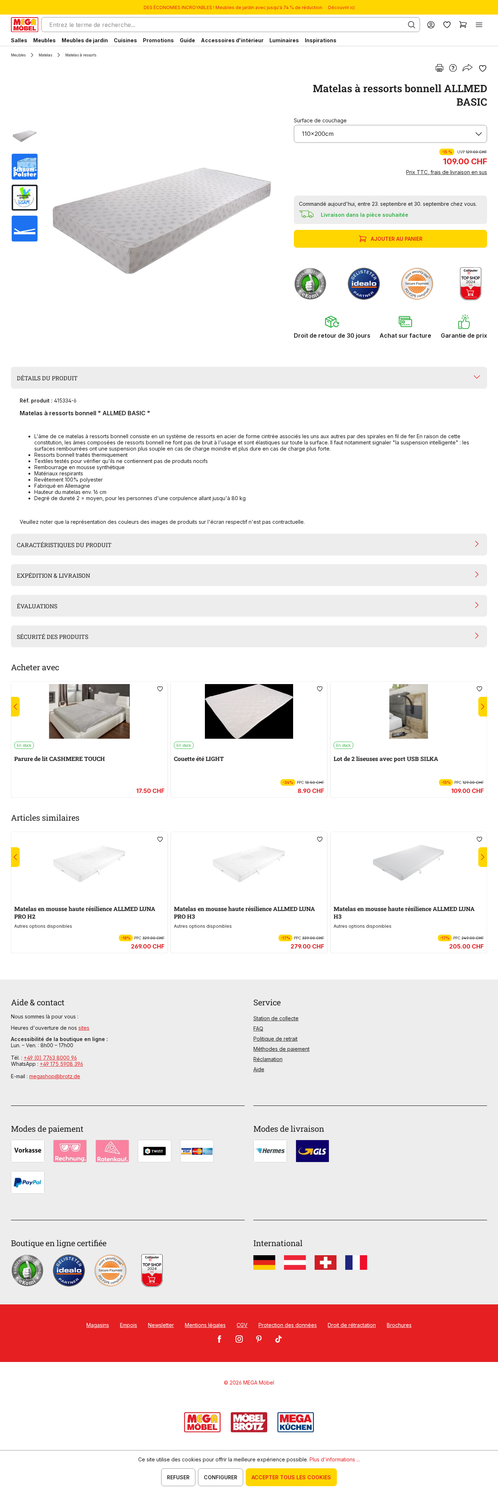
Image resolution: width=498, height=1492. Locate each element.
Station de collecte (276, 1018)
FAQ (258, 1028)
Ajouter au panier (397, 239)
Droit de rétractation (352, 1325)
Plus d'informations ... (335, 1459)
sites (83, 1028)
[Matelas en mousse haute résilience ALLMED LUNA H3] (409, 862)
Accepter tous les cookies (291, 1477)
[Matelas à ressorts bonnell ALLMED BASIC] (161, 215)
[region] (148, 215)
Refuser (178, 1477)
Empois (128, 1325)
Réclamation (268, 1059)
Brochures (399, 1325)
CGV (242, 1325)
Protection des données (287, 1325)
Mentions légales (205, 1325)
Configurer (220, 1477)
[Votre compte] (431, 24)
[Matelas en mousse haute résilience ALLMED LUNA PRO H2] (89, 862)
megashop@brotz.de (54, 1076)
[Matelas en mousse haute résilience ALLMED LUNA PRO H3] (249, 862)
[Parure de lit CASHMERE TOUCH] (89, 711)
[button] (332, 326)
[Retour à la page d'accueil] (24, 24)
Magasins (97, 1325)
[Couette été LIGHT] (249, 711)
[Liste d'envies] (447, 24)
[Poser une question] (453, 68)
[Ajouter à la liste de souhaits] (482, 68)
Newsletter (161, 1325)
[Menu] (479, 24)
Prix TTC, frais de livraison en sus (446, 172)
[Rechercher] (411, 24)
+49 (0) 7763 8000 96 (50, 1058)
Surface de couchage (320, 120)
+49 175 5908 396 (61, 1064)
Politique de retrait (275, 1039)
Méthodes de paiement (281, 1049)
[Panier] (463, 24)
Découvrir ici (341, 7)
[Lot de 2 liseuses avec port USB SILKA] (409, 711)
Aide (258, 1069)
